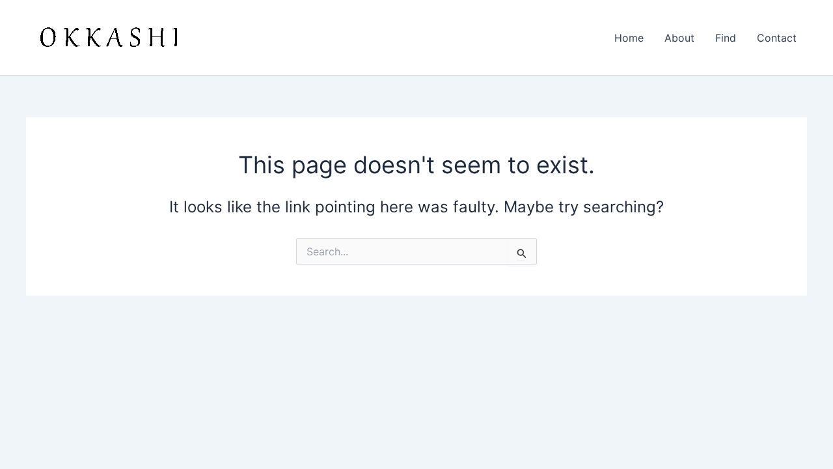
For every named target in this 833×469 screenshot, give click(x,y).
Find (725, 37)
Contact (777, 37)
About (679, 37)
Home (629, 37)
